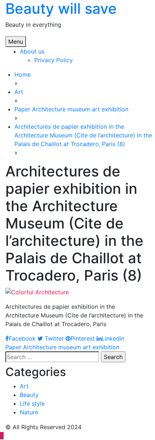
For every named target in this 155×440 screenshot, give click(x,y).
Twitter (53, 338)
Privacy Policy (53, 60)
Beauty (29, 394)
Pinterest (83, 338)
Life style (32, 403)
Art (24, 386)
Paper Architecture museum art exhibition (62, 347)
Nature (29, 412)
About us (32, 51)
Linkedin (113, 338)
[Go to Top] (2, 435)
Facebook (22, 338)
